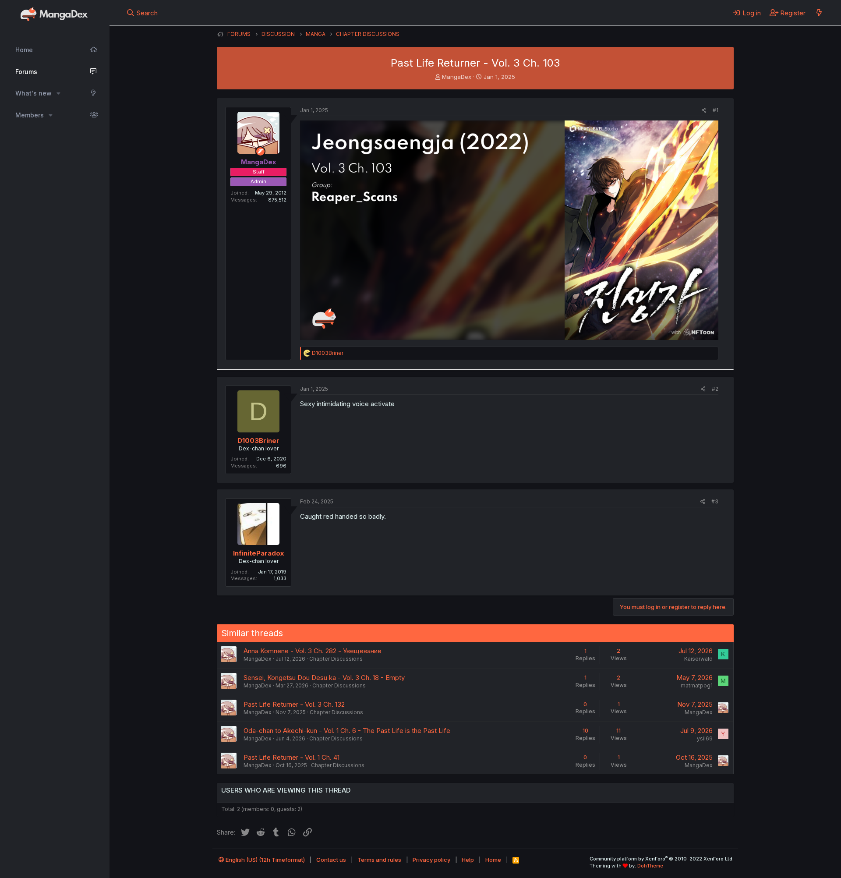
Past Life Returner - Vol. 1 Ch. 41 (291, 757)
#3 (714, 501)
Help (468, 859)
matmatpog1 (697, 685)
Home (24, 49)
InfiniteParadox (258, 553)
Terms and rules (379, 859)
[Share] (704, 111)
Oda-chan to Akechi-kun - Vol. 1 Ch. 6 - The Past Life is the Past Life (347, 730)
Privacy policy (431, 859)
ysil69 (705, 738)
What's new (33, 93)
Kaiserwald (698, 658)
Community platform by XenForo (662, 859)
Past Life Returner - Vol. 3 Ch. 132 (294, 704)
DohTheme (650, 866)
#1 (715, 110)
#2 (715, 389)
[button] (58, 93)
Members (29, 115)
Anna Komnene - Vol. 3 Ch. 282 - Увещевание (313, 651)
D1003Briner (258, 440)
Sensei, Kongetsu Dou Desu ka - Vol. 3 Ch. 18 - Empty (324, 677)
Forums (26, 71)
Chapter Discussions (336, 658)
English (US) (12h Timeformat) (264, 859)
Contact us (331, 859)
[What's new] (819, 12)
